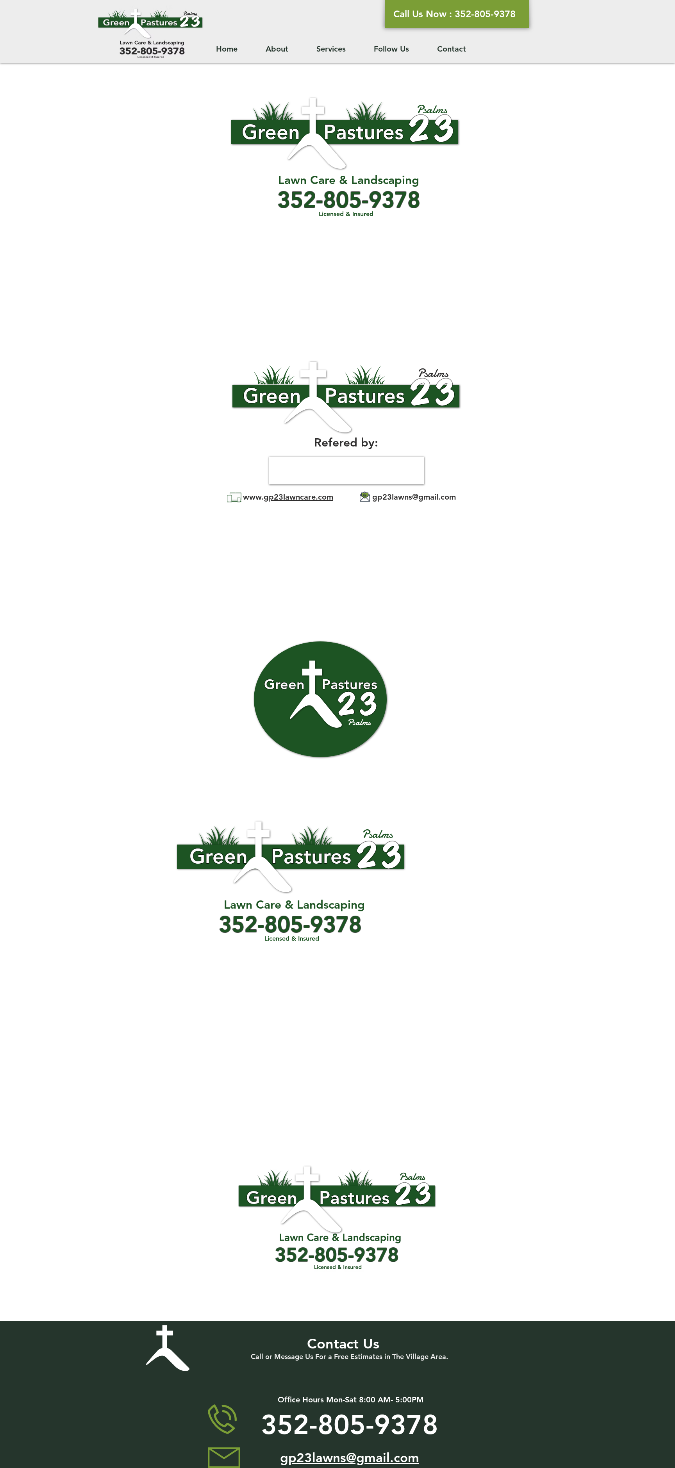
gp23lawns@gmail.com (414, 497)
